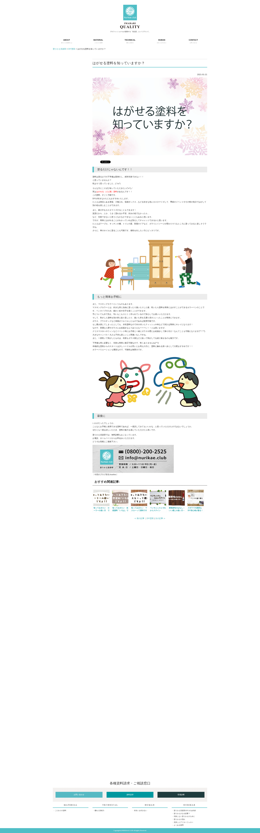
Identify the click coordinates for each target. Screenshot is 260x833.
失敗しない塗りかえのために (184, 816)
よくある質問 (178, 825)
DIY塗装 (150, 518)
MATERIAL (98, 41)
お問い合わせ (79, 795)
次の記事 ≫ (160, 518)
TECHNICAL (130, 41)
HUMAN (162, 41)
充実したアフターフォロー (183, 822)
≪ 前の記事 (139, 518)
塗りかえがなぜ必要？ (182, 813)
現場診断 (181, 795)
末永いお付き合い (140, 810)
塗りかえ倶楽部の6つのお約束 (185, 810)
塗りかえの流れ (179, 819)
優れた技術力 (99, 810)
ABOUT (66, 41)
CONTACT (193, 41)
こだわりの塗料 (60, 810)
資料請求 (130, 795)
